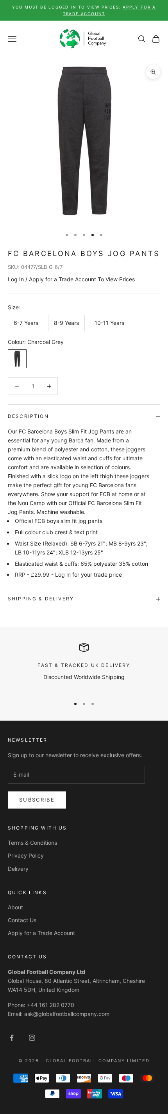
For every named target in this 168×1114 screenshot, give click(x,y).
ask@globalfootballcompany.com (66, 1013)
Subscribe (37, 799)
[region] (84, 667)
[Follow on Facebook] (12, 1038)
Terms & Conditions (32, 842)
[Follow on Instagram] (32, 1038)
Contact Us (22, 920)
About (15, 907)
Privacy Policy (26, 855)
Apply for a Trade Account (41, 933)
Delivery (18, 868)
